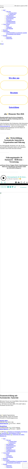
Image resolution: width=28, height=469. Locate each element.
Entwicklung (14, 107)
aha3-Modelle (9, 457)
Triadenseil (9, 455)
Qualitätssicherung (10, 450)
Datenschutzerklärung (5, 434)
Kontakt (5, 464)
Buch (7, 454)
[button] (4, 131)
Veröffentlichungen (11, 445)
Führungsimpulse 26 (5, 126)
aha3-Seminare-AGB (14, 433)
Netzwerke (9, 448)
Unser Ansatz (6, 452)
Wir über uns (14, 78)
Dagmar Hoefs (4, 420)
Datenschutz (9, 467)
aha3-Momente (10, 444)
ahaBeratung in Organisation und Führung (15, 431)
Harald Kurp (3, 426)
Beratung (14, 93)
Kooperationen (10, 447)
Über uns (8, 440)
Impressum (4, 433)
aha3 (4, 438)
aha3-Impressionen (10, 451)
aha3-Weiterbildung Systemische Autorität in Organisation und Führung (16, 462)
